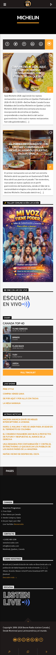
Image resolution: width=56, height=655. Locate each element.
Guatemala (8, 133)
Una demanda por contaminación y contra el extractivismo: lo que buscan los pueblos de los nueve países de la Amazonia (27, 447)
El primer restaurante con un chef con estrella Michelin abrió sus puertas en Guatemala (28, 149)
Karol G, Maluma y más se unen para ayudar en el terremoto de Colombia (28, 428)
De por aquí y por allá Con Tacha (20, 398)
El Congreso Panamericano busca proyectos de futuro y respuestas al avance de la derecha (27, 437)
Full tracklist (28, 372)
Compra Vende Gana (13, 393)
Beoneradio (19, 524)
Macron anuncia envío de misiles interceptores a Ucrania (20, 420)
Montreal (8, 55)
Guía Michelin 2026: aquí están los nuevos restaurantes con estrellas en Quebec (29, 71)
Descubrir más (9, 577)
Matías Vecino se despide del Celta (21, 454)
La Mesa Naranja (12, 403)
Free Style (8, 389)
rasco (12, 88)
